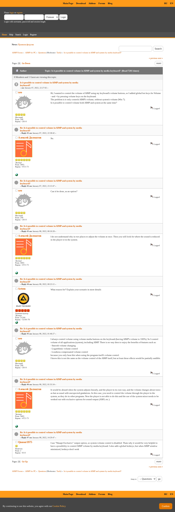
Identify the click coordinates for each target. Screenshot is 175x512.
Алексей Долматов (29, 137)
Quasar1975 (25, 442)
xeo (20, 92)
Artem (21, 288)
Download (81, 3)
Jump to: (134, 479)
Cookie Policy (59, 506)
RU (165, 3)
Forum (101, 3)
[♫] (16, 175)
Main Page (68, 3)
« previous (153, 58)
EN (171, 3)
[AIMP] (16, 323)
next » (160, 58)
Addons (92, 3)
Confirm (166, 506)
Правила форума (26, 44)
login (12, 12)
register (19, 12)
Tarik (59, 53)
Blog (110, 3)
